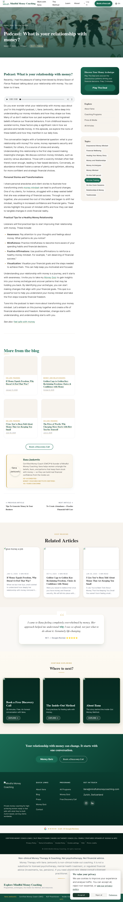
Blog (11, 25)
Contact (39, 809)
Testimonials (91, 195)
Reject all (99, 895)
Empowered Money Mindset (97, 146)
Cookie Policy (60, 843)
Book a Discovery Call (39, 447)
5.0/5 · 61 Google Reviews (63, 829)
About (77, 3)
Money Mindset (92, 170)
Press (38, 799)
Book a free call (103, 3)
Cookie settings (73, 843)
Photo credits (92, 843)
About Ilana (89, 109)
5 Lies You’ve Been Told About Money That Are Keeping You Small (100, 580)
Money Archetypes (93, 165)
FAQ (82, 843)
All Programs (65, 789)
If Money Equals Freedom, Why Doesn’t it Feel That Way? (22, 579)
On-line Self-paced (93, 175)
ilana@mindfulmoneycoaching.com (101, 789)
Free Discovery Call (68, 799)
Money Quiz (50, 277)
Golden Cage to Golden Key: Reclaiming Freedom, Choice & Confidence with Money (61, 580)
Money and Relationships (96, 160)
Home (6, 25)
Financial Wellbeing (93, 151)
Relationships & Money (95, 190)
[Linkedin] (92, 803)
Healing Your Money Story (96, 155)
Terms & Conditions (46, 843)
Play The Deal (100, 88)
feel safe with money (24, 321)
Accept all (81, 895)
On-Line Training (21, 25)
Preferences (113, 895)
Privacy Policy (31, 843)
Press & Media (91, 120)
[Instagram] (86, 803)
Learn (67, 3)
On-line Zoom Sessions (95, 185)
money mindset (31, 187)
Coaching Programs (93, 114)
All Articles (89, 126)
